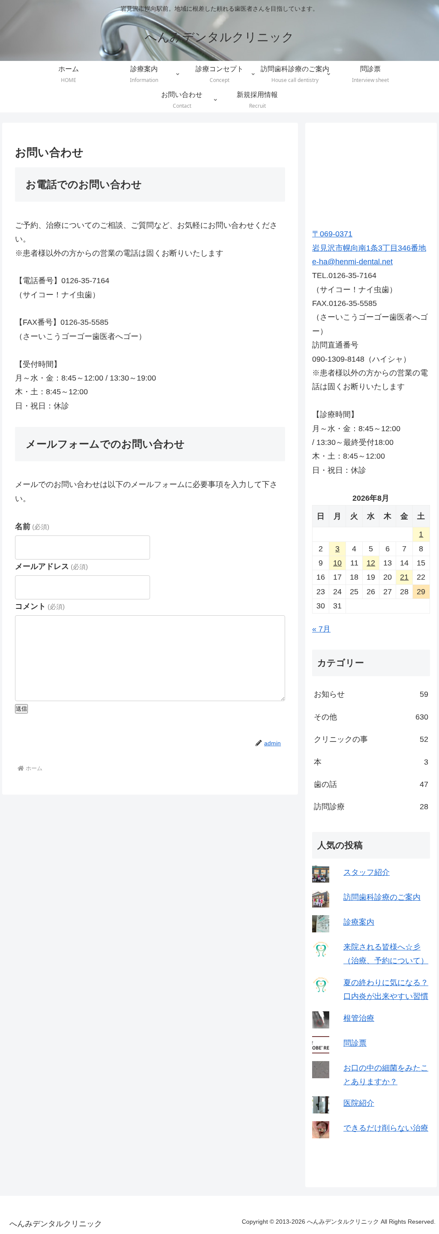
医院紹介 (358, 1103)
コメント (40, 606)
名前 (32, 526)
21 (404, 577)
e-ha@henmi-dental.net (352, 261)
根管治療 (358, 1018)
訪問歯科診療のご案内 (382, 897)
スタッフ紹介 (366, 872)
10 (337, 563)
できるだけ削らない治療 (385, 1128)
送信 (21, 708)
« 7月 (321, 629)
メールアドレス (51, 566)
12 (371, 563)
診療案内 (358, 922)
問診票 (355, 1043)
